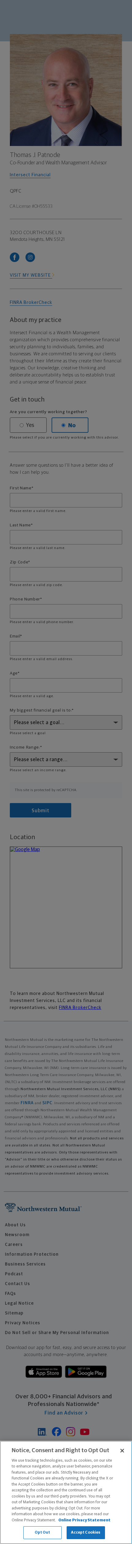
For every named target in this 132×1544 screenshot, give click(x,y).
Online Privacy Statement (84, 1520)
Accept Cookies (86, 1533)
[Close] (122, 1450)
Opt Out (42, 1533)
